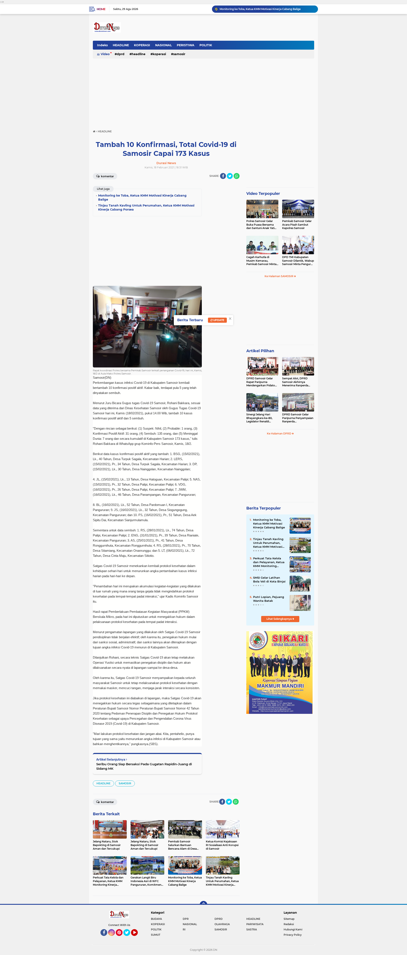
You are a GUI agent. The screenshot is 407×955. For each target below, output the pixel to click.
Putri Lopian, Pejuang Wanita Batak (268, 598)
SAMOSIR (179, 54)
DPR (186, 918)
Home (101, 9)
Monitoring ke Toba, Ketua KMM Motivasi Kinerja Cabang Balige (269, 523)
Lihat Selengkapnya (279, 618)
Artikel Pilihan (260, 351)
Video (105, 54)
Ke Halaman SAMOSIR (279, 276)
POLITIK (205, 45)
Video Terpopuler (263, 193)
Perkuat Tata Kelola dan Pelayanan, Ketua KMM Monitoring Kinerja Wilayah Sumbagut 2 (268, 562)
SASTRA (251, 929)
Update (218, 320)
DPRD (120, 54)
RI (184, 929)
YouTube (137, 938)
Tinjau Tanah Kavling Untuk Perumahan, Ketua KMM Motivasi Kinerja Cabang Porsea (267, 9)
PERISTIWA (185, 45)
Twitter (128, 938)
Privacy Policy (293, 934)
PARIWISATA (254, 924)
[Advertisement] (203, 92)
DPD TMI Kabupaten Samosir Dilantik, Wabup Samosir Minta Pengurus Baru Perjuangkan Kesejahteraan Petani (298, 261)
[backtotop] (203, 905)
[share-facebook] (223, 176)
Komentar (107, 176)
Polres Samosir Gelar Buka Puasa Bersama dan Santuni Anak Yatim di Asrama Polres (261, 224)
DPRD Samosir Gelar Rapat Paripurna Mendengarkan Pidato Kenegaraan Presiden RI (261, 382)
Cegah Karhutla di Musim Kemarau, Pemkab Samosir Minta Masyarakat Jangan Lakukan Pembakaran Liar (261, 261)
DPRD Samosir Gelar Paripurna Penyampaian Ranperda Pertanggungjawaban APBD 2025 (297, 418)
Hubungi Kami (293, 929)
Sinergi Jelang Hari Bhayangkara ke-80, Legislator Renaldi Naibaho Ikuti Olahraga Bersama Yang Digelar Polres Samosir (261, 418)
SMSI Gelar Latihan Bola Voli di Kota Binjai (269, 579)
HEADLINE (121, 45)
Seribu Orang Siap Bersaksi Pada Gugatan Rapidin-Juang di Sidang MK (144, 766)
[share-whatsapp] (237, 176)
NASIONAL (163, 45)
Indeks (102, 45)
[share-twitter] (230, 176)
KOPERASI (142, 45)
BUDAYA (156, 918)
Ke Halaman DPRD (279, 433)
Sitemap (289, 918)
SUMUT (155, 934)
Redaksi (289, 924)
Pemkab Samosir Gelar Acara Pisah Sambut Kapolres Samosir (297, 224)
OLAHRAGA (222, 924)
